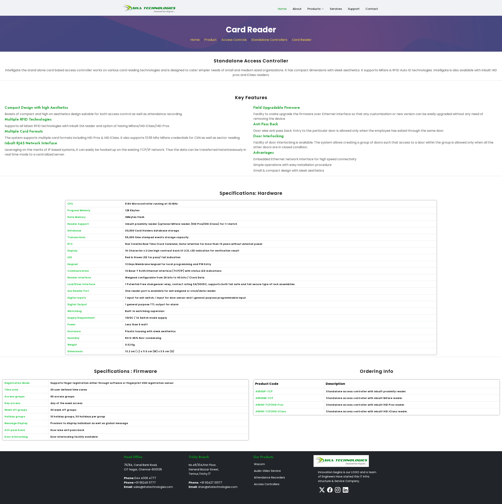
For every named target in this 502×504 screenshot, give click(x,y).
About (297, 9)
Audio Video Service (267, 470)
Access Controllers (266, 484)
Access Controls (234, 40)
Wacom (259, 464)
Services (336, 9)
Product (210, 40)
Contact (372, 9)
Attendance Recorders (269, 477)
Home (282, 9)
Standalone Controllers (269, 40)
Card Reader (302, 40)
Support (354, 9)
